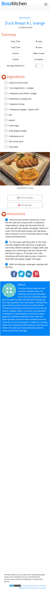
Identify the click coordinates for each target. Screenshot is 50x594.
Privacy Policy (27, 585)
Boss (14, 3)
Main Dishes (24, 17)
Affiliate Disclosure (24, 588)
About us (36, 588)
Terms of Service (39, 585)
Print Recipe (26, 197)
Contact (43, 588)
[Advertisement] (25, 452)
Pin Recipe (26, 205)
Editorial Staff (34, 284)
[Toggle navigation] (46, 4)
